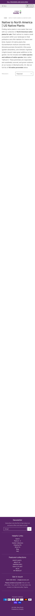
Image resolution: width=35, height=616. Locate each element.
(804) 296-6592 (11, 580)
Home (5, 18)
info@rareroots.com (23, 580)
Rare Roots (20, 607)
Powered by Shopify (18, 609)
